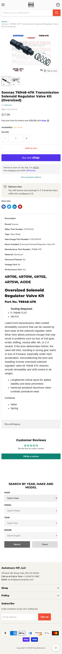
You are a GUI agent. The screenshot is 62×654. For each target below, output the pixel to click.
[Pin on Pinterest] (20, 207)
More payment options (31, 177)
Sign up (45, 616)
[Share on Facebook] (3, 207)
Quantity (5, 132)
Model (8, 505)
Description (10, 218)
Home (4, 21)
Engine (8, 530)
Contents (10, 398)
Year (7, 517)
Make (7, 492)
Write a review (31, 456)
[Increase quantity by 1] (26, 138)
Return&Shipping (12, 424)
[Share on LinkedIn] (14, 207)
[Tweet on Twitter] (9, 207)
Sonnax (8, 105)
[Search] (57, 12)
